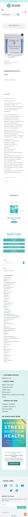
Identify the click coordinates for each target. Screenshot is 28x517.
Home (7, 27)
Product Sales (7, 344)
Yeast (5, 362)
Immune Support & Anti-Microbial (11, 317)
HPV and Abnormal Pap (9, 314)
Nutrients (5, 331)
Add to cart (14, 221)
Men (5, 325)
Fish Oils (5, 307)
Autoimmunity (6, 285)
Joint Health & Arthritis (8, 319)
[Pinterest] (16, 490)
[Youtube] (22, 485)
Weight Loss (6, 358)
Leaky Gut (6, 320)
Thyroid (5, 354)
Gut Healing (6, 309)
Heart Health (6, 312)
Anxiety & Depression (8, 283)
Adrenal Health (7, 277)
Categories (6, 293)
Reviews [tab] (6, 182)
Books (5, 290)
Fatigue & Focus (7, 304)
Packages (6, 333)
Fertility (5, 306)
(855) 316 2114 (6, 378)
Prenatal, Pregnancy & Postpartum (11, 341)
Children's (6, 296)
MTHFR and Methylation (9, 330)
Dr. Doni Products (7, 303)
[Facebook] (5, 485)
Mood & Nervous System (9, 328)
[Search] (18, 14)
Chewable (6, 295)
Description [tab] (7, 94)
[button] (2, 10)
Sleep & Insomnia (7, 349)
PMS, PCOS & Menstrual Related (11, 338)
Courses (5, 299)
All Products (11, 27)
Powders (16, 62)
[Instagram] (11, 485)
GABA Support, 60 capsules (14, 218)
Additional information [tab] (9, 177)
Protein (5, 346)
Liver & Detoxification (8, 323)
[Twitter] (11, 490)
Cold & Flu (6, 298)
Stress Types (6, 350)
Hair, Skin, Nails (7, 311)
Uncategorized (7, 355)
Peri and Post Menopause (9, 336)
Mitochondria (6, 327)
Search (5, 260)
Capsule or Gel (7, 291)
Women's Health (7, 360)
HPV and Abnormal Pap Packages (11, 315)
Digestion (6, 301)
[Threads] (16, 485)
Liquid (5, 322)
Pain (4, 334)
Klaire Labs (9, 63)
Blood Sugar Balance (8, 287)
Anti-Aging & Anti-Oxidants (9, 282)
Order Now (14, 463)
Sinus (5, 347)
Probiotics (6, 342)
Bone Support (7, 288)
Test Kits (5, 352)
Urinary (5, 357)
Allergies (5, 280)
